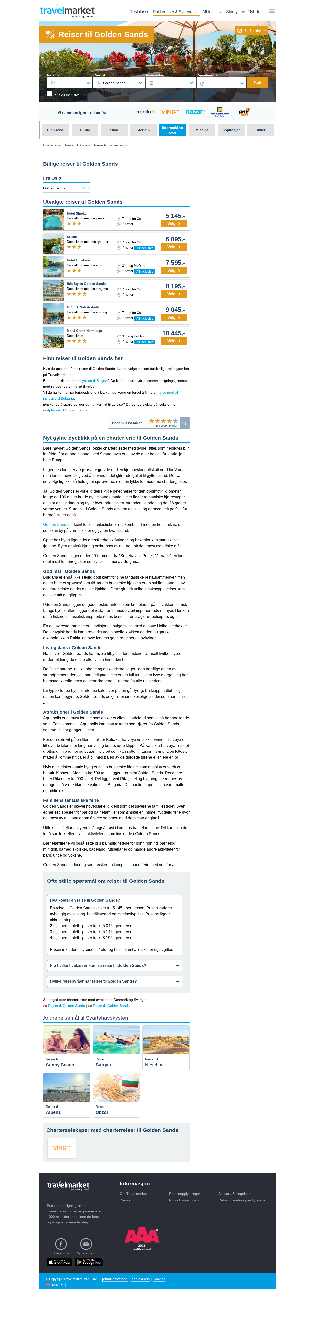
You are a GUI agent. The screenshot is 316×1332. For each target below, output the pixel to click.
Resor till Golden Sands (111, 1006)
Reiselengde (207, 75)
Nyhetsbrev (85, 1253)
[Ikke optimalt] (157, 420)
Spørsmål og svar (172, 130)
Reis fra (53, 75)
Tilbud (84, 130)
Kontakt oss (140, 1279)
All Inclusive (213, 12)
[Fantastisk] (175, 420)
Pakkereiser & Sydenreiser (176, 12)
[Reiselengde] (221, 82)
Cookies (159, 1279)
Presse (125, 1200)
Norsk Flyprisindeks (184, 1200)
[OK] (163, 420)
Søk (258, 82)
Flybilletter (257, 12)
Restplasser (140, 12)
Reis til (99, 75)
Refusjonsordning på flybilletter (242, 1200)
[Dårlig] (152, 420)
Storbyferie (235, 12)
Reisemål (202, 130)
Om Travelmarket (133, 1194)
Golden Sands (55, 524)
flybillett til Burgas (94, 381)
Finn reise (55, 130)
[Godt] (169, 420)
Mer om (143, 130)
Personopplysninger (184, 1194)
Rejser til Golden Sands (66, 1006)
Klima (114, 130)
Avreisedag (155, 75)
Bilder (260, 130)
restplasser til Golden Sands (65, 410)
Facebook (61, 1253)
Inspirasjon (231, 130)
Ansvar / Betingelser (234, 1194)
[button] (251, 30)
